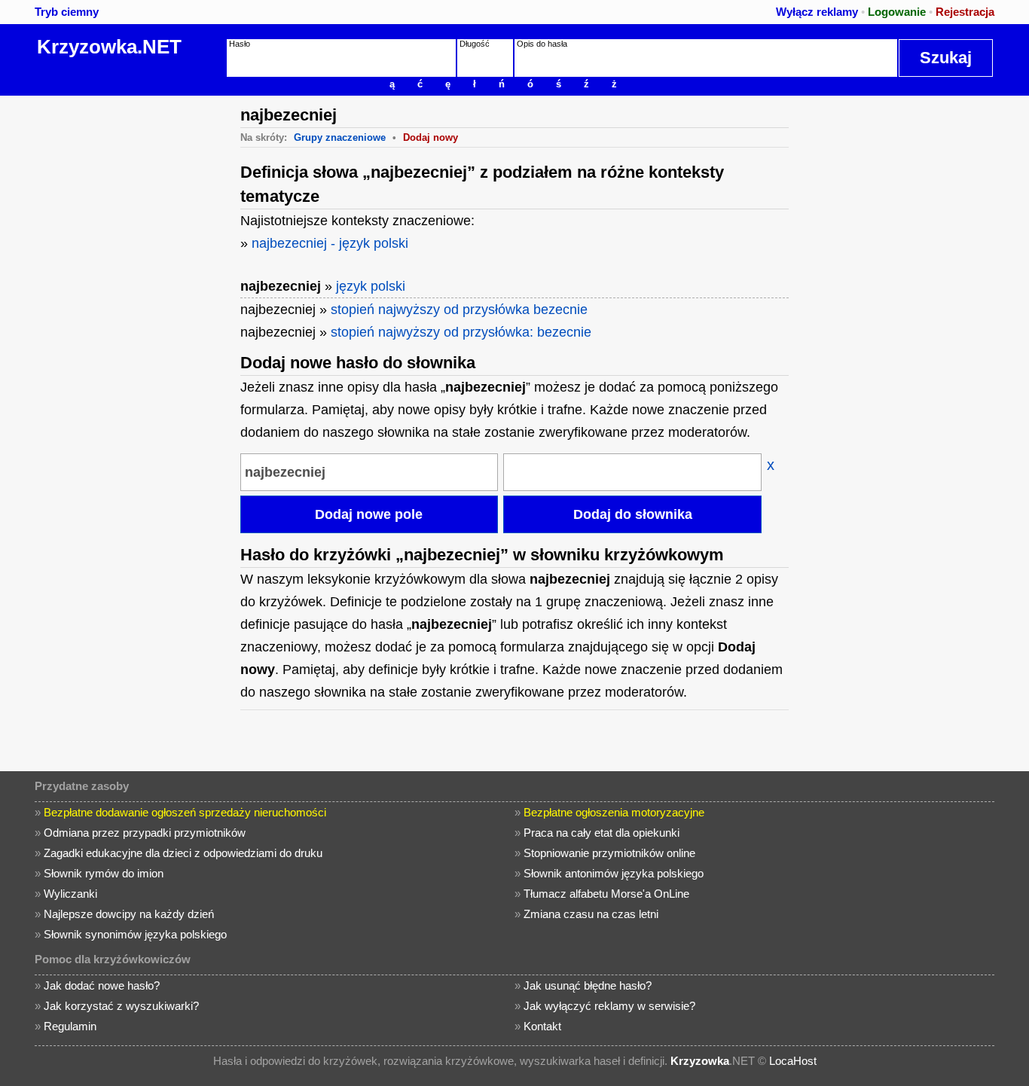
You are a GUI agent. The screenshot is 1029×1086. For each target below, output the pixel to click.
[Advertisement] (117, 322)
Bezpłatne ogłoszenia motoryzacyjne (614, 812)
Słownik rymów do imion (103, 873)
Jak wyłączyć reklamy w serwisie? (609, 1005)
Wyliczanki (70, 893)
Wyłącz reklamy (817, 11)
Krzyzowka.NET (109, 46)
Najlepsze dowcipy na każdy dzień (129, 914)
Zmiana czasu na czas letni (591, 914)
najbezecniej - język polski (330, 243)
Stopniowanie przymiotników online (609, 853)
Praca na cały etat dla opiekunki (601, 832)
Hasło (239, 43)
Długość (475, 43)
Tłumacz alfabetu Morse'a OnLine (606, 893)
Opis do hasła (542, 43)
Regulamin (70, 1026)
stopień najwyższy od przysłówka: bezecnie (461, 332)
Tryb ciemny (67, 11)
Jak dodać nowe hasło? (102, 985)
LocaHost (793, 1060)
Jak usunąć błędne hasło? (588, 985)
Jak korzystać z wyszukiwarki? (121, 1005)
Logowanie (897, 11)
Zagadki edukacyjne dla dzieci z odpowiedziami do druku (183, 853)
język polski (370, 286)
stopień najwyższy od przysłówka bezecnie (459, 309)
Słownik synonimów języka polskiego (135, 934)
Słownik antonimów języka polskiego (614, 873)
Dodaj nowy (430, 137)
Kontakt (542, 1026)
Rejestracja (965, 11)
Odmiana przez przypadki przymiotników (145, 832)
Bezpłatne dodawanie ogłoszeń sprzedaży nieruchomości (185, 812)
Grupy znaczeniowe (340, 137)
